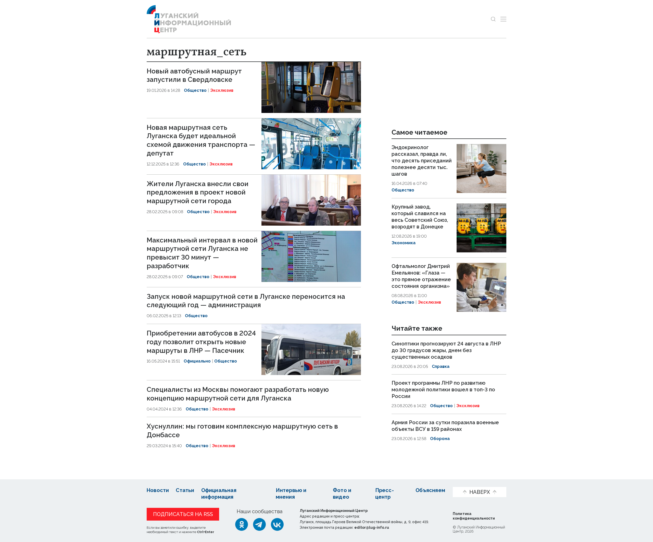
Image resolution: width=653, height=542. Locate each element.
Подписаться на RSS (183, 514)
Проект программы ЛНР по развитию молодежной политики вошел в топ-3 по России (443, 389)
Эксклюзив (221, 90)
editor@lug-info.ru (371, 527)
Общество (195, 90)
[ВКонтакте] (277, 524)
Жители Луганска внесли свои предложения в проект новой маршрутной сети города (197, 192)
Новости (158, 490)
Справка (440, 366)
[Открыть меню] (503, 19)
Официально (197, 361)
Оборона (440, 438)
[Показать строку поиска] (493, 19)
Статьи (185, 490)
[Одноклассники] (241, 524)
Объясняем (430, 490)
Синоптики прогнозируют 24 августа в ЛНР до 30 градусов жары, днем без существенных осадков (446, 350)
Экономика (404, 242)
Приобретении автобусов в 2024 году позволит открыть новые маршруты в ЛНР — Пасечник (201, 341)
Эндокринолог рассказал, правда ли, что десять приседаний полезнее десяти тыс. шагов (422, 160)
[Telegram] (259, 524)
